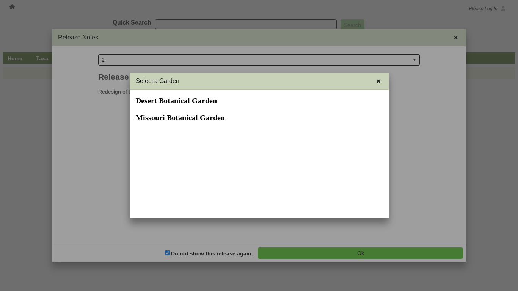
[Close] (378, 81)
